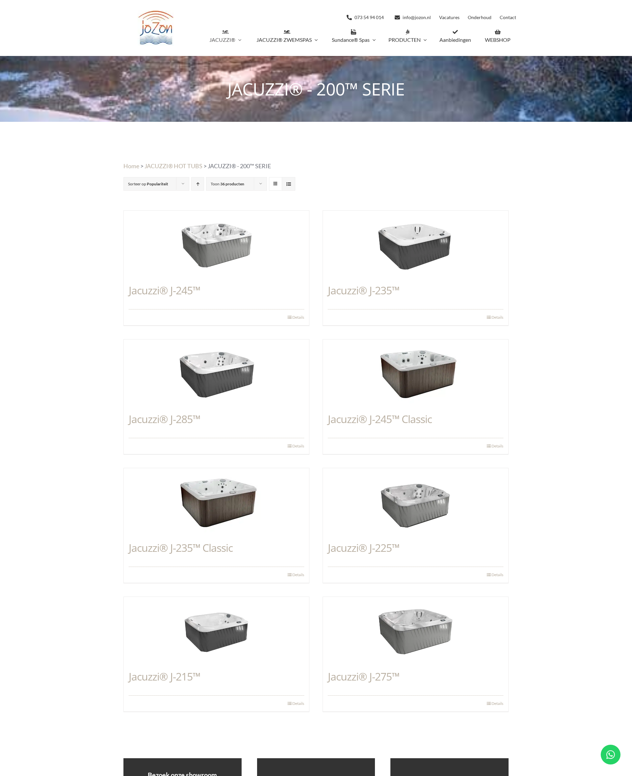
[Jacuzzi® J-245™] (216, 244)
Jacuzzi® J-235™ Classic (181, 548)
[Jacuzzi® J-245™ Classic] (415, 372)
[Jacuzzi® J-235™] (415, 244)
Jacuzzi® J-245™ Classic (380, 419)
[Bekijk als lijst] (288, 183)
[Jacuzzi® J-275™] (415, 630)
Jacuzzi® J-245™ (164, 290)
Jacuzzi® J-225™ (363, 548)
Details (298, 317)
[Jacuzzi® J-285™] (216, 372)
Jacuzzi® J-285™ (164, 419)
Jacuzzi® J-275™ (363, 676)
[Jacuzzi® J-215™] (216, 630)
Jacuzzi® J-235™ (363, 290)
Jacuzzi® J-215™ (164, 676)
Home (131, 166)
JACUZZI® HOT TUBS (173, 166)
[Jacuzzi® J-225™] (415, 501)
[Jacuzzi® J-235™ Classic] (216, 501)
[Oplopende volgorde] (197, 184)
